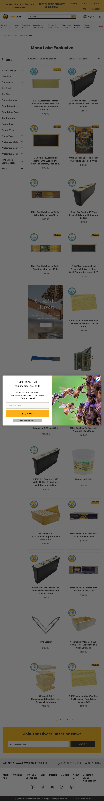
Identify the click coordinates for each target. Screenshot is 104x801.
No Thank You (27, 421)
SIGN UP (27, 413)
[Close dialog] (98, 379)
